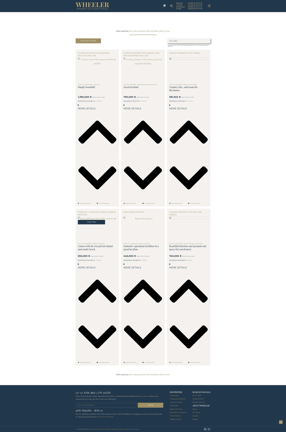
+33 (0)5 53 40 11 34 (195, 7)
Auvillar (178, 9)
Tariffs (126, 429)
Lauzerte (179, 5)
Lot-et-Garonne (130, 84)
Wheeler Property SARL (97, 429)
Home (131, 429)
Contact (136, 429)
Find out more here (105, 417)
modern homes (163, 31)
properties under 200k (146, 31)
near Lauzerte (144, 243)
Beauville (179, 3)
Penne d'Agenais (98, 243)
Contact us (145, 396)
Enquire (99, 101)
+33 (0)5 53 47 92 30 (195, 3)
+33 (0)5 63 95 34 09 (195, 5)
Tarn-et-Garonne (85, 84)
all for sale (133, 31)
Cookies (120, 429)
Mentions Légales (111, 429)
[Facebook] (205, 429)
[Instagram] (208, 429)
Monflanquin (180, 7)
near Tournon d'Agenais (147, 84)
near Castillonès (190, 84)
